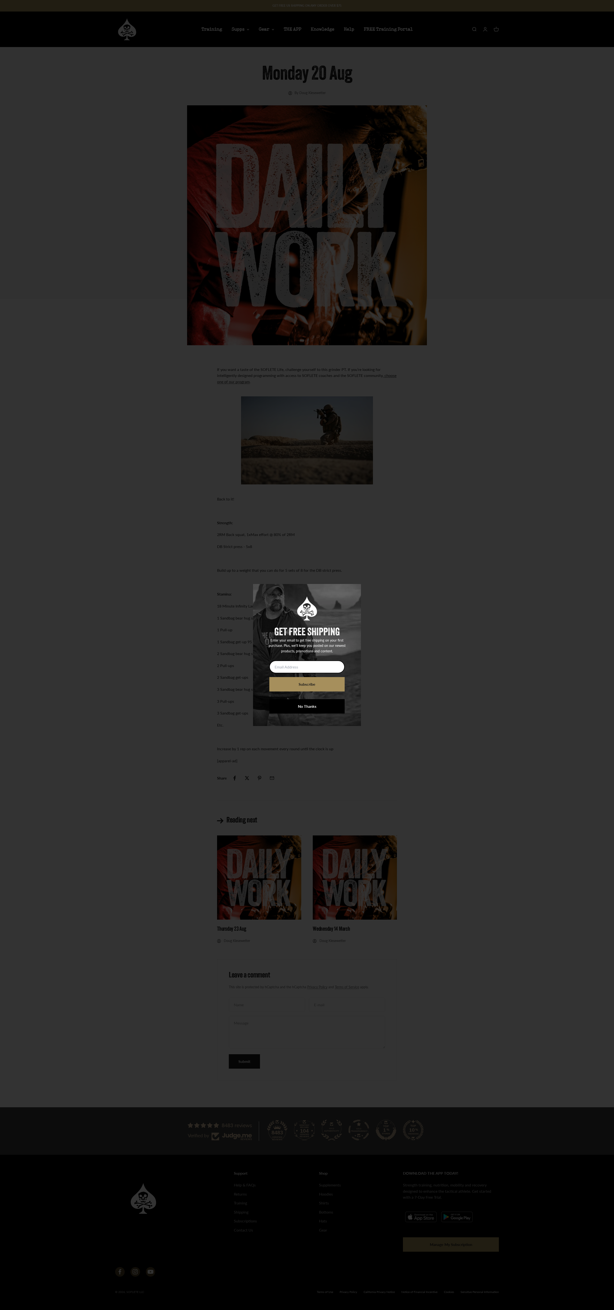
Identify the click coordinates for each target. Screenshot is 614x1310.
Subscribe (307, 684)
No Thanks (307, 706)
